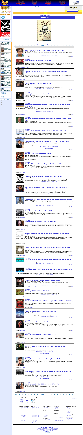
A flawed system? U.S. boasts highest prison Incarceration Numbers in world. (47, 234)
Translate (75, 8)
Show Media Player (4, 38)
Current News (57, 408)
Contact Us (68, 408)
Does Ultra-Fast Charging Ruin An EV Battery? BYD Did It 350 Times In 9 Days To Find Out (6, 45)
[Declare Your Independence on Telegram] (6, 17)
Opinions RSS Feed (23, 415)
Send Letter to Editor (54, 55)
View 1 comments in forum (44, 113)
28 (31, 45)
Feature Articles (34, 420)
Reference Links (34, 422)
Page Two (56, 407)
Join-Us (71, 7)
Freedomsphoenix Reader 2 (24, 67)
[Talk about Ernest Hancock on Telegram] (33, 401)
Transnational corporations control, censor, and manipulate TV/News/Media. (48, 199)
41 (69, 45)
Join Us (45, 13)
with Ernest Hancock (35, 411)
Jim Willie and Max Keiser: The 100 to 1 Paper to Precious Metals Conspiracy (49, 301)
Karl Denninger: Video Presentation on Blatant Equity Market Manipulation (48, 259)
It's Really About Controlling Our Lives (37, 291)
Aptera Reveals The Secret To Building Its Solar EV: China (7, 65)
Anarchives (23, 13)
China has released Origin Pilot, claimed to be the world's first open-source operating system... (7, 77)
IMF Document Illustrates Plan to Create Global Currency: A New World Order (47, 187)
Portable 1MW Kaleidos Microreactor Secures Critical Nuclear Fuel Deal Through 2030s (5, 58)
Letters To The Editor (5, 95)
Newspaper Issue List (24, 411)
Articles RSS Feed (23, 414)
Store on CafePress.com (47, 420)
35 (51, 45)
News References (69, 418)
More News (17, 13)
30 (37, 45)
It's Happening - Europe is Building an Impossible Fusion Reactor (5, 54)
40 (66, 45)
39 (63, 45)
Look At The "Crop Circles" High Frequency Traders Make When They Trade (48, 269)
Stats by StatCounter (47, 432)
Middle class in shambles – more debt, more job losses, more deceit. (46, 131)
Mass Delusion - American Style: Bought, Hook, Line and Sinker (45, 50)
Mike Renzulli (22, 89)
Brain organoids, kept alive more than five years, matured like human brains (6, 85)
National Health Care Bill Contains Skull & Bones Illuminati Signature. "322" (48, 371)
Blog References (69, 419)
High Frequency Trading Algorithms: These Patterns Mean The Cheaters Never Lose (47, 105)
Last (72, 45)
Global (72, 56)
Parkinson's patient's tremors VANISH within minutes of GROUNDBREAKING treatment (6, 89)
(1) (41, 111)
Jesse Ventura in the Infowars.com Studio (38, 61)
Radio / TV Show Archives (35, 416)
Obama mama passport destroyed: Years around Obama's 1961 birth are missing (47, 248)
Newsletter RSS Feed (24, 417)
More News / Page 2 (5, 99)
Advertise (3, 97)
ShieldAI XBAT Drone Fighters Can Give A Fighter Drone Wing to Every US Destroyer (6, 82)
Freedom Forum (57, 411)
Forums (70, 8)
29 (34, 45)
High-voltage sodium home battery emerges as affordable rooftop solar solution (6, 70)
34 (48, 45)
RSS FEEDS (3, 40)
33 (45, 45)
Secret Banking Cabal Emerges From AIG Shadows (41, 211)
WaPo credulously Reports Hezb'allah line (38, 83)
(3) (41, 351)
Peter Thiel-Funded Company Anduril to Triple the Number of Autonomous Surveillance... (6, 73)
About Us (75, 13)
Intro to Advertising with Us (59, 414)
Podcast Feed (23, 420)
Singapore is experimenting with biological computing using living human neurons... (7, 49)
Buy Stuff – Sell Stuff (47, 419)
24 (19, 45)
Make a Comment (43, 55)
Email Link (48, 55)
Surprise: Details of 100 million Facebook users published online (45, 346)
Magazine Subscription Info (24, 407)
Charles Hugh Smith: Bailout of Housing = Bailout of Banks (43, 176)
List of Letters (46, 407)
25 (22, 45)
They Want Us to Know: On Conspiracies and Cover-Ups (42, 280)
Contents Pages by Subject (44, 15)
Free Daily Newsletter (5, 39)
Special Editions (60, 13)
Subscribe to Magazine (47, 411)
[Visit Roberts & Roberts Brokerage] (5, 7)
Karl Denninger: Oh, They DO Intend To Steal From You (42, 384)
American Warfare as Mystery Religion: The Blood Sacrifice (43, 164)
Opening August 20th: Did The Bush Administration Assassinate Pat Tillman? (46, 72)
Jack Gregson (31, 56)
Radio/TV (30, 13)
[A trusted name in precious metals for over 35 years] (5, 14)
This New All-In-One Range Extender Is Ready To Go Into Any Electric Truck (6, 62)
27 (28, 45)
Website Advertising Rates (59, 417)
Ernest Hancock (22, 229)
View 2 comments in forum (48, 365)
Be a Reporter (3, 93)
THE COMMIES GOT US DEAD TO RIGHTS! (38, 154)
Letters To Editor (38, 13)
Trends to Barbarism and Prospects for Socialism (40, 311)
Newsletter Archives (35, 417)
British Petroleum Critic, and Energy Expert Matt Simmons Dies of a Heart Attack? (48, 119)
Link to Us (45, 416)
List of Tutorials (69, 415)
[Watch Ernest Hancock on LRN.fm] (22, 400)
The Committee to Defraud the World (36, 322)
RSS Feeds (69, 13)
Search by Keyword (35, 414)
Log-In (75, 7)
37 (57, 45)
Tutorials (2, 96)
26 (25, 45)
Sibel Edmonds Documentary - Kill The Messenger (40, 221)
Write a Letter (3, 92)
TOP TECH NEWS (5, 42)
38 (60, 45)
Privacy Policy (69, 411)
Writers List (68, 412)
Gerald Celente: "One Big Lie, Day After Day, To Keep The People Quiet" (47, 141)
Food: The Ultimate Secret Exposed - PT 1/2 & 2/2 (40, 334)
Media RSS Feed (23, 416)
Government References (70, 420)
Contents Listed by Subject (36, 415)
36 (54, 45)
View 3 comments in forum (44, 353)
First (16, 45)
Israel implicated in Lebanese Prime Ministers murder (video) (44, 94)
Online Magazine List (24, 408)
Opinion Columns (34, 421)
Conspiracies (27, 48)
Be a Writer (45, 414)
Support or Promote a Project (59, 420)
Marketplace (51, 13)
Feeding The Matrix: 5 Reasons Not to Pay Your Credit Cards (44, 359)
